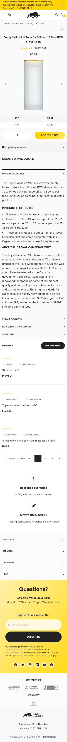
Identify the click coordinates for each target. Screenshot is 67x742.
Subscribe (33, 636)
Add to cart (49, 135)
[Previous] (5, 84)
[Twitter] (23, 665)
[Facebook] (16, 665)
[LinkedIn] (37, 665)
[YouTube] (44, 665)
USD (45, 728)
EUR (39, 728)
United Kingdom (40, 724)
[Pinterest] (51, 665)
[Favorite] (62, 29)
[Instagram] (30, 665)
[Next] (61, 84)
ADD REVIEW (53, 345)
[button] (33, 147)
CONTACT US (25, 8)
